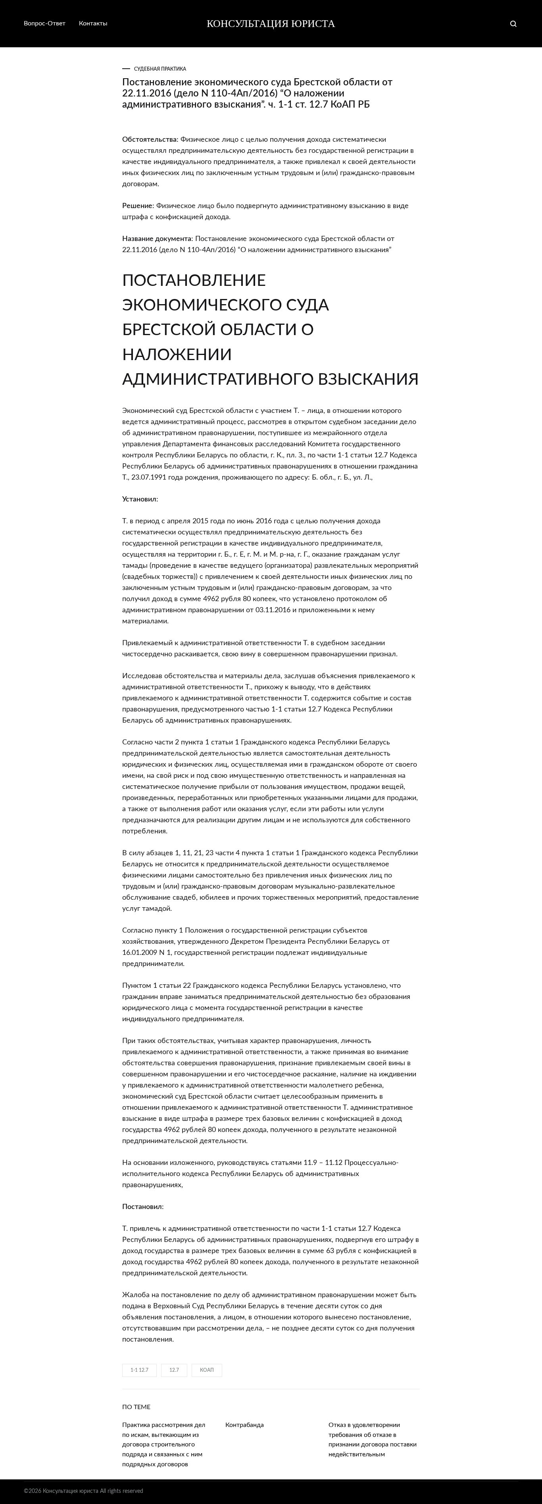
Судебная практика (160, 69)
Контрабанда (244, 1425)
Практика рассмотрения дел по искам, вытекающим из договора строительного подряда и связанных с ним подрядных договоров (163, 1445)
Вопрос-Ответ (44, 23)
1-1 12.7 (139, 1370)
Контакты (93, 23)
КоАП (207, 1370)
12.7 (174, 1370)
